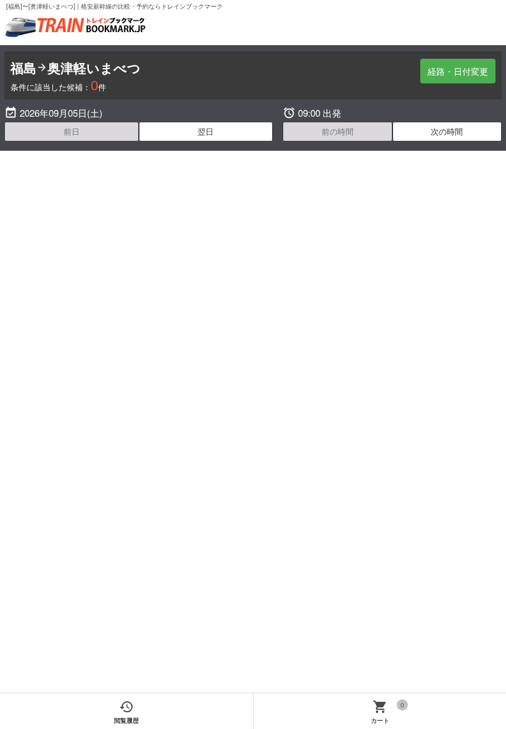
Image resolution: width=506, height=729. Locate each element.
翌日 (205, 131)
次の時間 (447, 131)
